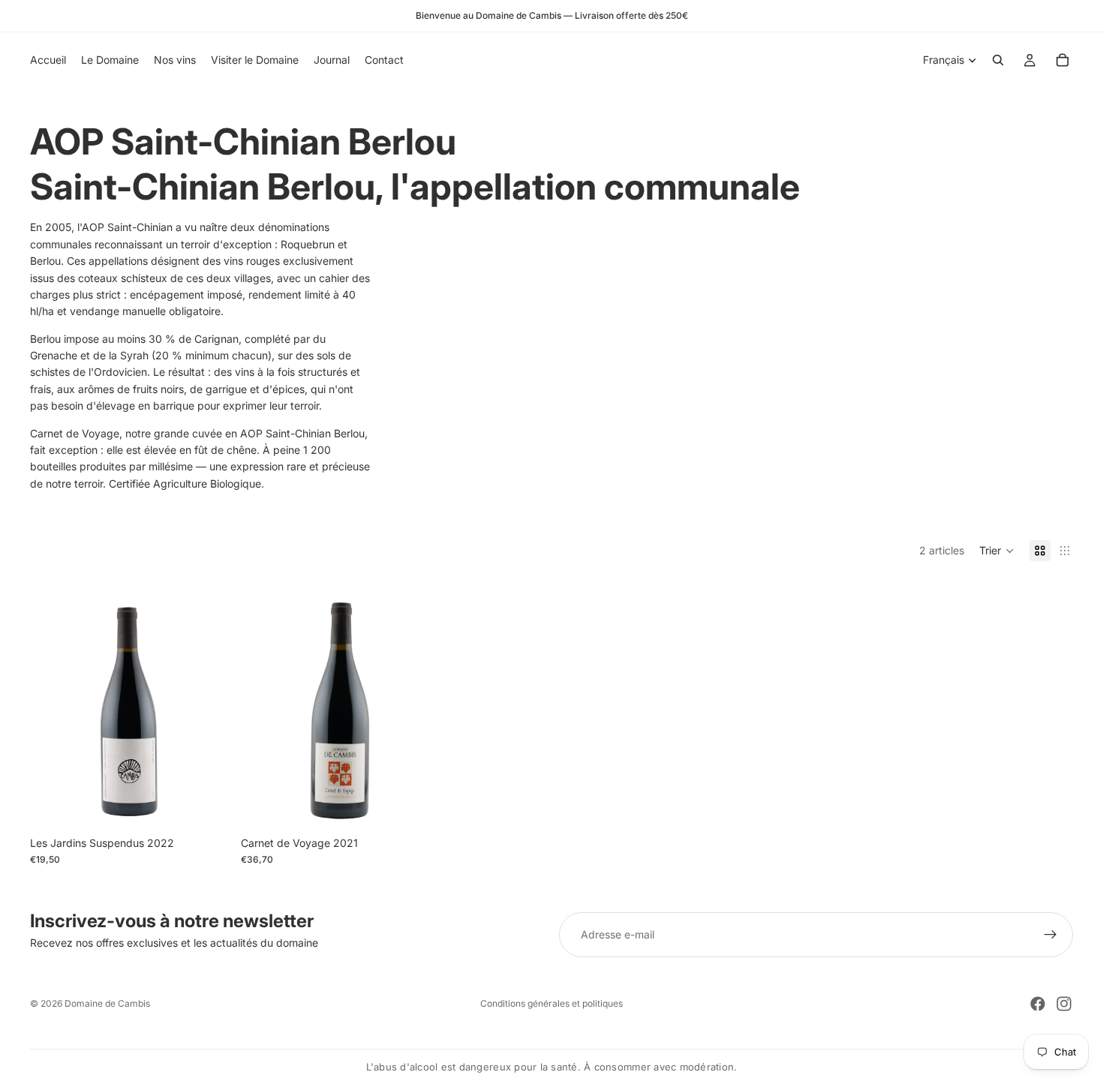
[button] (996, 550)
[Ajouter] (205, 805)
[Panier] (1062, 60)
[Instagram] (1064, 1004)
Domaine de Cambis (107, 1003)
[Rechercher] (997, 60)
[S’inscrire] (1050, 934)
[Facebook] (1038, 1004)
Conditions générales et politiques (551, 1003)
